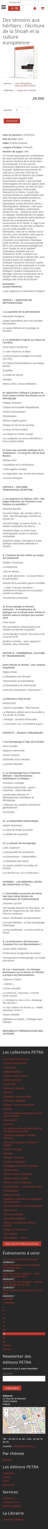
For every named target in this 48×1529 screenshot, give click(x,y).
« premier (8, 1299)
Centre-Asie (9, 1084)
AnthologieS (9, 1067)
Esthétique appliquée (14, 1100)
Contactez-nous (11, 1502)
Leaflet (33, 1432)
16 (4, 1341)
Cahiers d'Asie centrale (15, 1076)
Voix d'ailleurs (10, 1233)
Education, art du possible (17, 1096)
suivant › (7, 1345)
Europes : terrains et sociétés (18, 1104)
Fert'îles (7, 1109)
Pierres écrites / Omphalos (17, 1182)
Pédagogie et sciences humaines (21, 1166)
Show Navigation (3, 4)
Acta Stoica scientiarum (15, 1059)
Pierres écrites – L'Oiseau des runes (22, 1186)
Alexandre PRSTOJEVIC (25, 86)
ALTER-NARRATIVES (15, 1063)
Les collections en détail (21, 1244)
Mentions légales (12, 1506)
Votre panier (41, 9)
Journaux (8, 1124)
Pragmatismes (11, 1190)
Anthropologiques (12, 1071)
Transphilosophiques (14, 1218)
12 (4, 1326)
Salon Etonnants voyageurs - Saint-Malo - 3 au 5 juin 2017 (21, 1275)
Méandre (8, 1153)
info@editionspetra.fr (24, 1446)
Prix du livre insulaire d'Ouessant (20, 1259)
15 (4, 1337)
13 (4, 1329)
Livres (6, 1481)
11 (4, 1322)
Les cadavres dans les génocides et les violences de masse (22, 1130)
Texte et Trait (10, 1210)
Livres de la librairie (13, 1519)
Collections (8, 1473)
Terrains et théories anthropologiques (23, 1206)
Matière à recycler (12, 1149)
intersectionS (10, 1120)
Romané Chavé (11, 1195)
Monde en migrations (14, 1161)
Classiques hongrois (14, 1088)
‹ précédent (9, 1302)
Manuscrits (8, 1485)
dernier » (7, 1349)
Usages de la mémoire (26, 90)
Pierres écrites (11, 1170)
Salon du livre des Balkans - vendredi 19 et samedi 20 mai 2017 (22, 1283)
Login (33, 9)
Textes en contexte (13, 1214)
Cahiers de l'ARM (12, 1080)
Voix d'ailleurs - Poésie (15, 1238)
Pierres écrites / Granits (15, 1178)
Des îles (7, 1092)
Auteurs (7, 1477)
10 (4, 1318)
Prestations (9, 1498)
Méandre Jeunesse (13, 1157)
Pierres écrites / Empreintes (18, 1174)
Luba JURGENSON (23, 83)
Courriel (8, 1373)
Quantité (8, 110)
